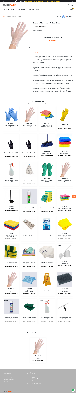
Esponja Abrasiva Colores (64, 153)
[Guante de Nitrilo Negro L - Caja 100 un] (29, 141)
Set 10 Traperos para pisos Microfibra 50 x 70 (11, 236)
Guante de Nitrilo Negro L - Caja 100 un (29, 153)
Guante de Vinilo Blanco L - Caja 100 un (64, 181)
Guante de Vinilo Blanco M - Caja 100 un (29, 126)
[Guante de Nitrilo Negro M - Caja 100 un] (11, 141)
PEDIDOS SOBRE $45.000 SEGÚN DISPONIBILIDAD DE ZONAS (44, 1)
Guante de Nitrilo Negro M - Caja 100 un (11, 153)
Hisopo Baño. (65, 263)
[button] (3, 1)
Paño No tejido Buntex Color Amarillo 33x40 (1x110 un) (29, 263)
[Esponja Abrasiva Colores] (64, 141)
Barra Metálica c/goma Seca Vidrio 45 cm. (65, 318)
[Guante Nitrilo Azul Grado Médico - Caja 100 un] (11, 114)
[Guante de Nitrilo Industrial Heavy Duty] (46, 169)
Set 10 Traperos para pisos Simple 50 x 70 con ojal (47, 263)
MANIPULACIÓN (11, 123)
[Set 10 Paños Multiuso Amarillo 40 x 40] (64, 224)
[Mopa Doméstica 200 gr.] (29, 169)
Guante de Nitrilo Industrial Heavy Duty (47, 181)
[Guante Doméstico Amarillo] (64, 114)
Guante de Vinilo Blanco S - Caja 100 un (11, 290)
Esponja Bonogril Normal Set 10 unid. (47, 208)
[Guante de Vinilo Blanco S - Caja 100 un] (11, 279)
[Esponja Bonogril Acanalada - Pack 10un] (11, 251)
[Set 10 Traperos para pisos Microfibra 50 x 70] (11, 224)
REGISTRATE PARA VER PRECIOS (40, 26)
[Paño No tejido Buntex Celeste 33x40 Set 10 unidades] (29, 279)
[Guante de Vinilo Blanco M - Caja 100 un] (29, 114)
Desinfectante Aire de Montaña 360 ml (11, 318)
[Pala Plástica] (11, 196)
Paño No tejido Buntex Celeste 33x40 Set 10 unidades (29, 290)
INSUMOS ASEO (47, 151)
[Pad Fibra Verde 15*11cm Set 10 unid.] (29, 306)
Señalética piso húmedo (47, 290)
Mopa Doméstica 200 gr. (29, 180)
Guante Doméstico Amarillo (65, 126)
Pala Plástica (11, 208)
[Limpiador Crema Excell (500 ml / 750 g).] (29, 196)
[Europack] (9, 5)
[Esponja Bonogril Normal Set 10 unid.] (46, 196)
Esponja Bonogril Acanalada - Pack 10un (11, 263)
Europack (57, 391)
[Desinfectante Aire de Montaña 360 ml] (11, 306)
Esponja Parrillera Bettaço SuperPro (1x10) (64, 290)
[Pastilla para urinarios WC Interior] (46, 224)
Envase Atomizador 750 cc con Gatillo (47, 318)
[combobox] (46, 5)
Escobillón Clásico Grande (47, 153)
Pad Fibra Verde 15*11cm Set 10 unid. (29, 318)
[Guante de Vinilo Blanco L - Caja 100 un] (64, 169)
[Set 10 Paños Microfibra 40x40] (64, 196)
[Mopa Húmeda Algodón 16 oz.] (29, 224)
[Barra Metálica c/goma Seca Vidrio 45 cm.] (64, 306)
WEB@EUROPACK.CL (36, 383)
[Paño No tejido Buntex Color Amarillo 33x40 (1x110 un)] (29, 251)
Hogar (4, 16)
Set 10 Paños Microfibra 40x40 (64, 208)
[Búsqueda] (68, 5)
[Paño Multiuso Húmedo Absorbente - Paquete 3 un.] (46, 114)
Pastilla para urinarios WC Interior (47, 235)
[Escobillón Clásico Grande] (46, 141)
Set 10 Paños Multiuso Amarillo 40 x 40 (64, 236)
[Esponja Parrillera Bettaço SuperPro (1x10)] (64, 279)
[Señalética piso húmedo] (46, 279)
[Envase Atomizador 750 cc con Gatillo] (46, 306)
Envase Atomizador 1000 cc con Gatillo (11, 181)
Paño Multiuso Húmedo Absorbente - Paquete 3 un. (47, 126)
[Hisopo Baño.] (64, 251)
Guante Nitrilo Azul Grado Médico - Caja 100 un (11, 126)
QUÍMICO (11, 315)
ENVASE (11, 178)
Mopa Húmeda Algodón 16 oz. (29, 235)
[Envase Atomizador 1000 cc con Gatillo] (11, 169)
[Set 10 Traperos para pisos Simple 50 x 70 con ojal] (46, 251)
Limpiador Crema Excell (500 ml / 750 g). (29, 208)
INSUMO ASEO (46, 123)
